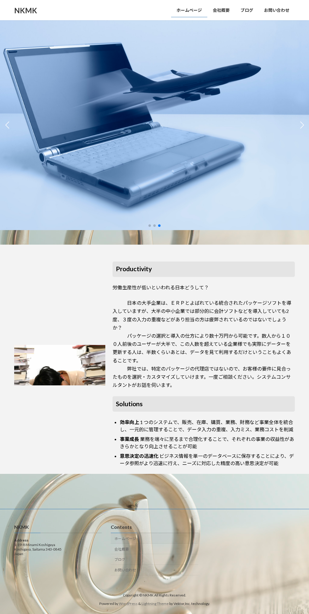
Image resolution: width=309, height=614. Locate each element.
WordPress (128, 603)
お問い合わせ (125, 570)
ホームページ (125, 538)
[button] (149, 225)
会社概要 (121, 549)
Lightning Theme (155, 603)
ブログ (119, 559)
